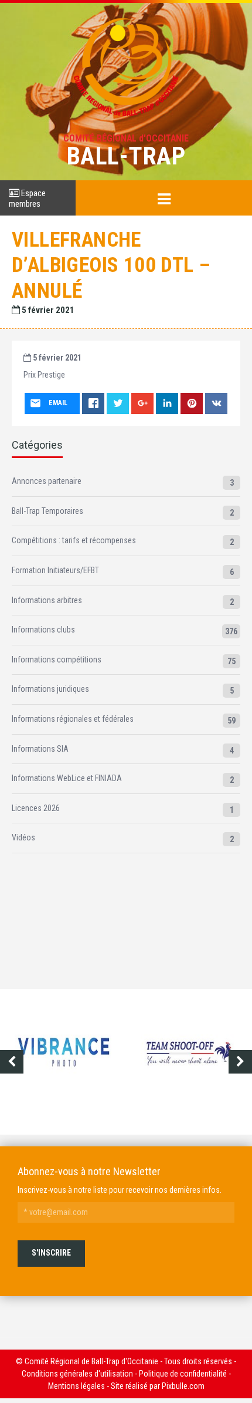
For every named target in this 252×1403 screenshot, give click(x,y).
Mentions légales (76, 1386)
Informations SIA (40, 748)
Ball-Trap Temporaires (47, 511)
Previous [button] (11, 1062)
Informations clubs (43, 629)
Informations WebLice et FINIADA (67, 778)
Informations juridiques (50, 689)
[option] (63, 1062)
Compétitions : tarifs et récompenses (74, 540)
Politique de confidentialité (183, 1373)
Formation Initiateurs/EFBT (55, 570)
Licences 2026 (36, 808)
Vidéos (23, 837)
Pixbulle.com (183, 1386)
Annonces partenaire (46, 481)
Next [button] (240, 1062)
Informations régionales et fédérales (73, 719)
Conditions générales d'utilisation (77, 1373)
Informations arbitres (47, 600)
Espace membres (27, 198)
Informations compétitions (56, 659)
